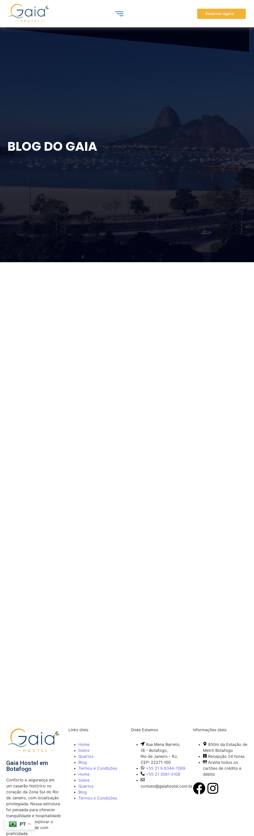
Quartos (86, 756)
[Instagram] (213, 789)
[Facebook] (199, 789)
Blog (82, 762)
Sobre (84, 750)
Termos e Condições (97, 768)
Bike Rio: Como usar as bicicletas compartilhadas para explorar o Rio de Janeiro (121, 466)
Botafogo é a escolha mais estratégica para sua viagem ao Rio (106, 665)
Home (84, 744)
